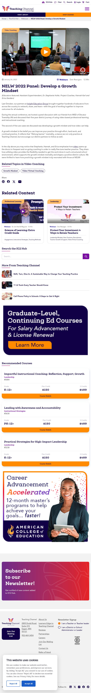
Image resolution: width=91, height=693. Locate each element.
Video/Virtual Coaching (32, 171)
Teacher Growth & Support (58, 239)
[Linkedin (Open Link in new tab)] (70, 687)
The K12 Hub (14, 19)
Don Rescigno (61, 227)
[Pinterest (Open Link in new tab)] (88, 687)
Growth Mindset (10, 171)
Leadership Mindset (56, 237)
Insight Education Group (37, 104)
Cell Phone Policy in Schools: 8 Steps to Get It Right (36, 296)
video (76, 146)
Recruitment (77, 237)
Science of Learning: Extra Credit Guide (20, 231)
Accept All (30, 683)
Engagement (9, 239)
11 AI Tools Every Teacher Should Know (31, 285)
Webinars (24, 19)
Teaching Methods (35, 239)
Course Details (48, 395)
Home (4, 19)
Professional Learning (13, 201)
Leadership (54, 201)
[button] (77, 2)
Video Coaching (11, 30)
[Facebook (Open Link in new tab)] (83, 687)
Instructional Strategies (21, 239)
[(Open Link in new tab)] (45, 330)
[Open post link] (23, 211)
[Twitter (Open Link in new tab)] (75, 687)
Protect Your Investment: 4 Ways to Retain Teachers (65, 231)
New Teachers (68, 237)
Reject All (14, 683)
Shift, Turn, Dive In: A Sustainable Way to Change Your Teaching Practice (46, 274)
